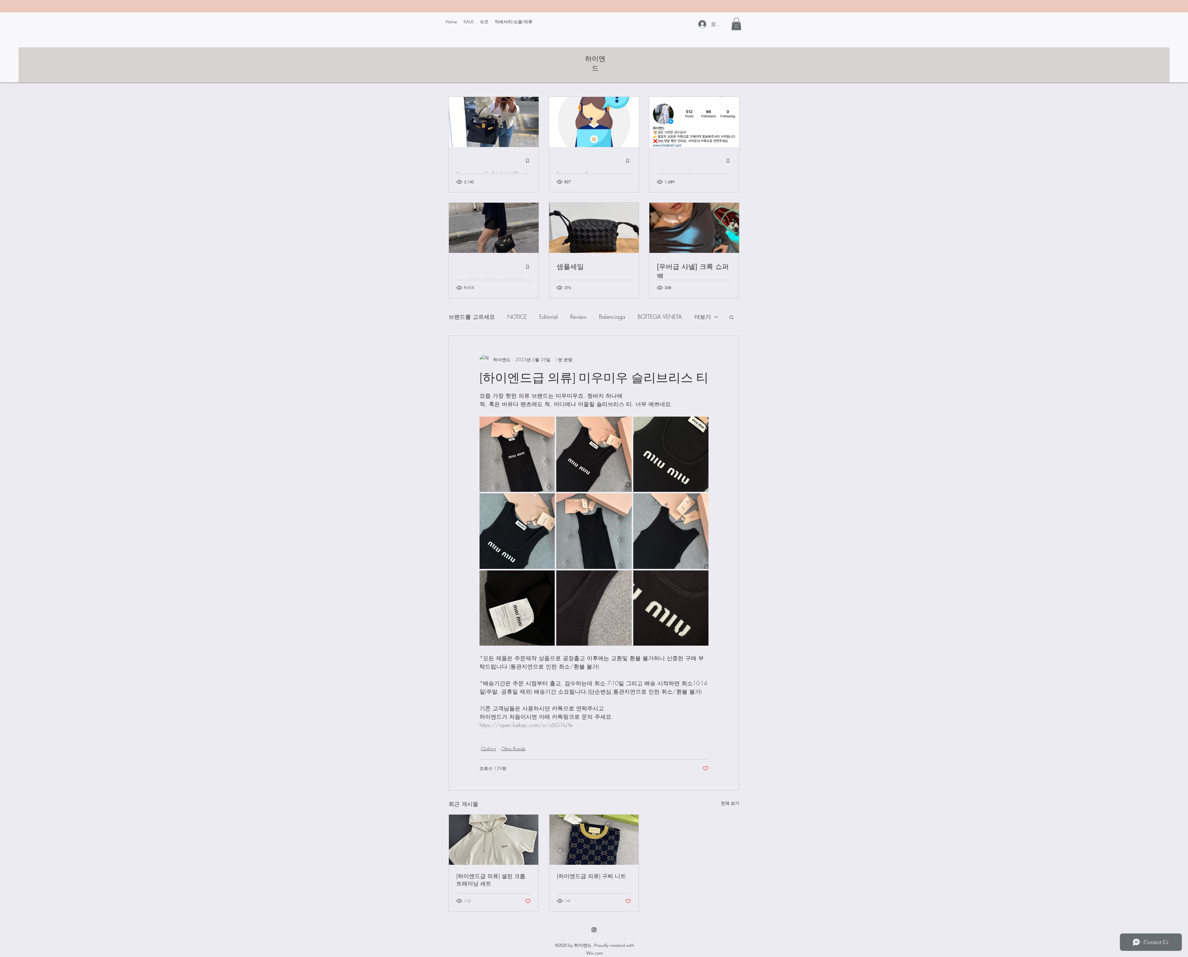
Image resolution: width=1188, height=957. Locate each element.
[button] (736, 24)
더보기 (702, 316)
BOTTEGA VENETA (660, 316)
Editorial (548, 316)
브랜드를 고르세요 (472, 316)
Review (578, 316)
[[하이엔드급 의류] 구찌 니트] (594, 840)
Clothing (488, 748)
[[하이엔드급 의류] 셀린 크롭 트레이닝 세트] (493, 840)
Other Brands (513, 748)
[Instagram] (594, 930)
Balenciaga (612, 316)
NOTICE (517, 316)
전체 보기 (730, 803)
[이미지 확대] (517, 454)
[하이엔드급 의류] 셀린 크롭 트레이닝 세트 (490, 880)
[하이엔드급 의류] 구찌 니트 (591, 876)
